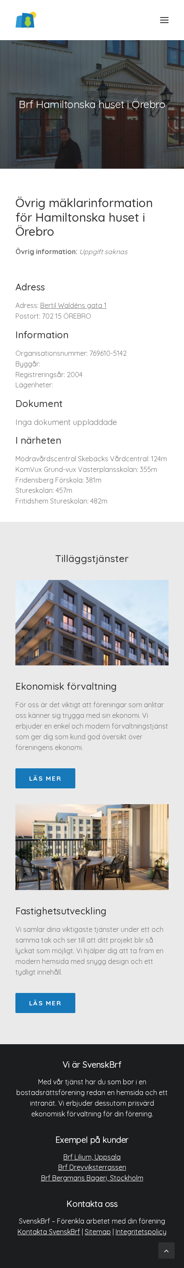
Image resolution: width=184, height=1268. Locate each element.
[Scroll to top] (166, 1250)
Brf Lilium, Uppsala (92, 1157)
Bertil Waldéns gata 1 (73, 305)
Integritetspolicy (141, 1231)
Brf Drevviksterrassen (92, 1167)
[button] (164, 20)
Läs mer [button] (45, 778)
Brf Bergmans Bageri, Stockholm (92, 1178)
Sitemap (98, 1231)
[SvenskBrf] (25, 20)
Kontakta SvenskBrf (49, 1231)
